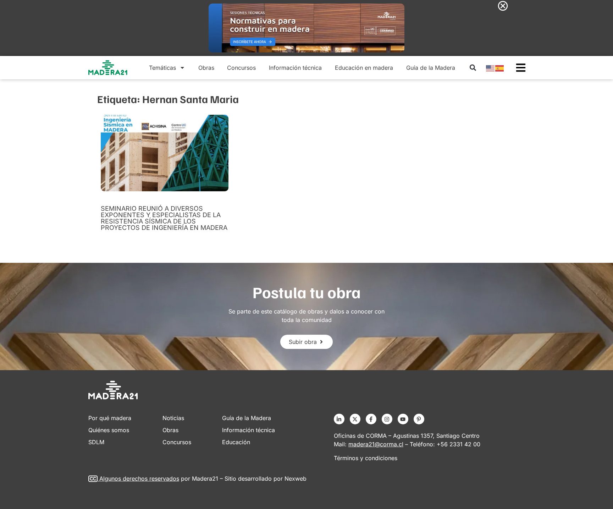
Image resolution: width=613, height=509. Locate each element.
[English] (490, 67)
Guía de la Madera (430, 67)
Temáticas (162, 67)
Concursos (241, 67)
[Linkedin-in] (339, 419)
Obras (206, 67)
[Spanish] (499, 67)
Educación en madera (364, 67)
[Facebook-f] (371, 419)
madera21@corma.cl (375, 444)
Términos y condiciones (365, 458)
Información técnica (295, 67)
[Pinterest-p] (419, 419)
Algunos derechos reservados (139, 478)
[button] (473, 68)
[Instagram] (387, 419)
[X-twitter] (355, 419)
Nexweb (295, 478)
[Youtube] (403, 419)
